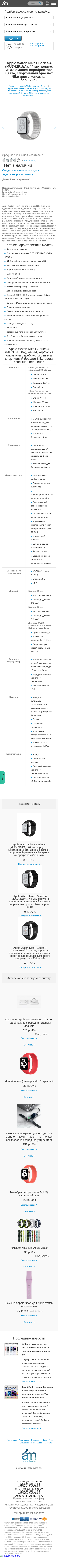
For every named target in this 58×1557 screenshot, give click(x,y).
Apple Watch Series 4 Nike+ (33, 86)
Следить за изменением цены (20, 170)
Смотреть (28, 1045)
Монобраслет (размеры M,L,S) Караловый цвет (29, 1194)
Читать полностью (30, 1381)
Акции (39, 1443)
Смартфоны (24, 1440)
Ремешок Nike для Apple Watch (29, 1247)
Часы (11, 86)
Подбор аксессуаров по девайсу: (27, 11)
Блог (33, 1443)
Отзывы (2, 778)
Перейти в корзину (39, 44)
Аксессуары (12, 1440)
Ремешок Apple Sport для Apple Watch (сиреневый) (29, 1305)
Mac (50, 1440)
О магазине (24, 1443)
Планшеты (35, 1440)
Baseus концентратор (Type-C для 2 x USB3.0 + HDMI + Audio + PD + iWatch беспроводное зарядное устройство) (29, 1136)
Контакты (48, 1443)
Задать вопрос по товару (17, 174)
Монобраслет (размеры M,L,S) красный (29, 1081)
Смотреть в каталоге (28, 864)
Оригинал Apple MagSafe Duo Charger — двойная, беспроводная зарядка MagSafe (29, 1022)
